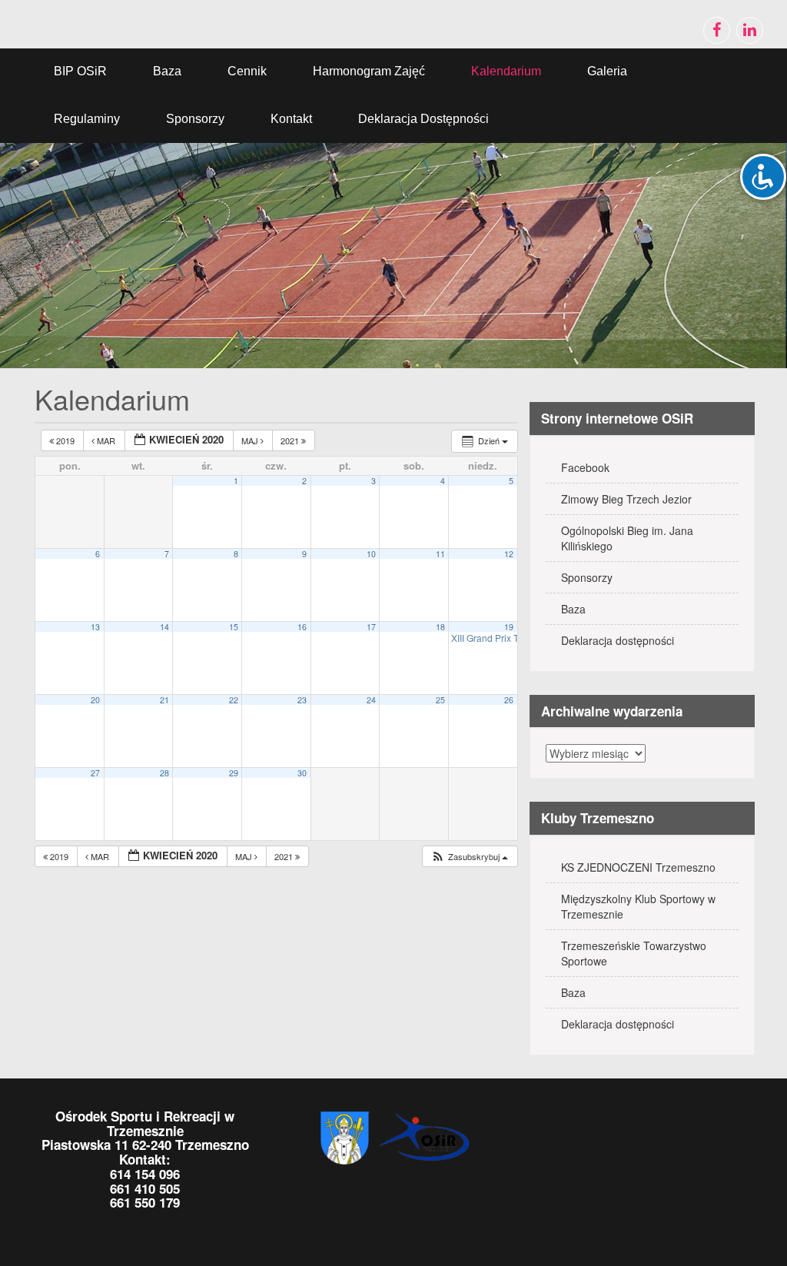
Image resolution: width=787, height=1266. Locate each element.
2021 (291, 440)
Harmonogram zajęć (369, 71)
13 (95, 627)
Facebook (585, 467)
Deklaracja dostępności (423, 118)
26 (508, 700)
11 (440, 554)
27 (95, 773)
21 (164, 700)
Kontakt (291, 118)
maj (251, 440)
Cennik (247, 71)
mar (106, 440)
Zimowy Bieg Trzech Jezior (626, 499)
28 (164, 773)
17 (371, 627)
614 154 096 (145, 1174)
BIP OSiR (80, 71)
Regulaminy (87, 118)
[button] (469, 856)
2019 (65, 440)
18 (440, 627)
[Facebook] (716, 30)
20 (95, 700)
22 (233, 700)
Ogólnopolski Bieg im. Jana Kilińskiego (627, 538)
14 (164, 627)
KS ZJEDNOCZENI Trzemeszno (638, 867)
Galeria (607, 71)
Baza (167, 71)
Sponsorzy (195, 118)
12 (508, 554)
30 (302, 773)
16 (302, 627)
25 (440, 700)
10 (371, 554)
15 (233, 627)
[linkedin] (749, 30)
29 (233, 773)
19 (508, 627)
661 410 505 (145, 1188)
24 (371, 700)
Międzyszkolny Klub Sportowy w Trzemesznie (638, 906)
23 (302, 700)
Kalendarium (506, 71)
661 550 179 (145, 1202)
